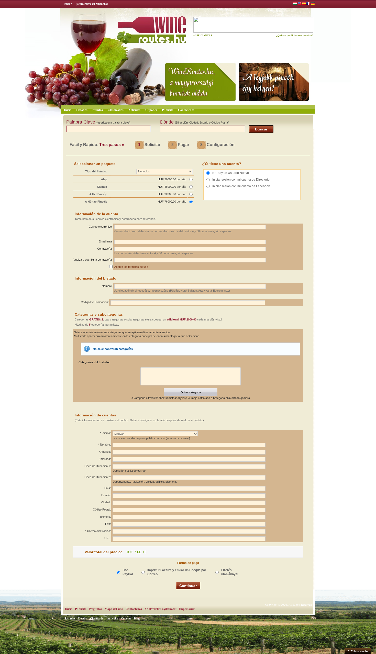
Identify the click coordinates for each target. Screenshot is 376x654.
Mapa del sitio (114, 609)
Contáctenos (186, 110)
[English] (299, 4)
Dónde (194, 122)
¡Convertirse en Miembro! (92, 4)
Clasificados (116, 110)
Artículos (134, 110)
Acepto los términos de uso (131, 266)
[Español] (304, 4)
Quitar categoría (191, 392)
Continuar (188, 586)
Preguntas (95, 609)
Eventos (97, 110)
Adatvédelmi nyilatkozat (160, 609)
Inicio (67, 110)
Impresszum (187, 609)
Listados (81, 110)
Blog (137, 618)
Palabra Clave (98, 122)
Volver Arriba (359, 651)
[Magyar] (295, 4)
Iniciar (68, 4)
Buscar (261, 129)
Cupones (151, 110)
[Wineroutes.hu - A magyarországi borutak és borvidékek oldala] (137, 27)
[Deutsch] (313, 4)
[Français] (308, 4)
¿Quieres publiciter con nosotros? (294, 35)
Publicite (167, 110)
